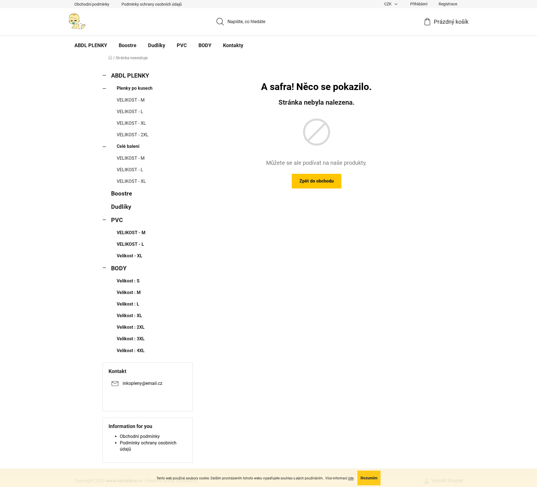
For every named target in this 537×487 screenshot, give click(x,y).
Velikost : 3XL (131, 338)
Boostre (121, 193)
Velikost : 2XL (131, 327)
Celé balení (128, 146)
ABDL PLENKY (130, 75)
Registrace (448, 4)
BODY (119, 268)
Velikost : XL (129, 315)
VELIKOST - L (130, 111)
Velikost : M (129, 292)
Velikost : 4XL (131, 350)
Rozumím (369, 478)
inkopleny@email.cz (142, 383)
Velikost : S (128, 281)
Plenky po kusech (135, 88)
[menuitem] (91, 45)
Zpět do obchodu (316, 181)
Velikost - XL (129, 255)
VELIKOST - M (131, 100)
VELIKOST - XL (131, 123)
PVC (117, 220)
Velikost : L (128, 304)
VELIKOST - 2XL (133, 134)
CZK (388, 4)
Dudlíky (121, 206)
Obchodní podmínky (91, 4)
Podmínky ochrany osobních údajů (151, 4)
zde (350, 478)
